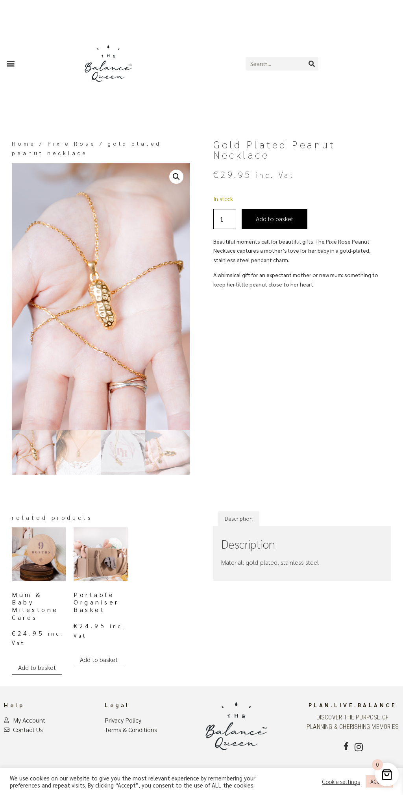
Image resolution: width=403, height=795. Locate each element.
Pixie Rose (72, 143)
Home (24, 143)
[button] (10, 63)
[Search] (311, 63)
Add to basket (274, 218)
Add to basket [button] (37, 667)
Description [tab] (239, 518)
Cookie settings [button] (341, 781)
